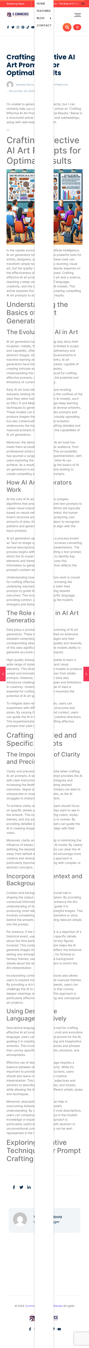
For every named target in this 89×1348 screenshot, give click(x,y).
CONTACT (44, 25)
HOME (41, 4)
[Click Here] (77, 27)
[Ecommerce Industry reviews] (18, 14)
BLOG (40, 18)
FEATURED (44, 11)
